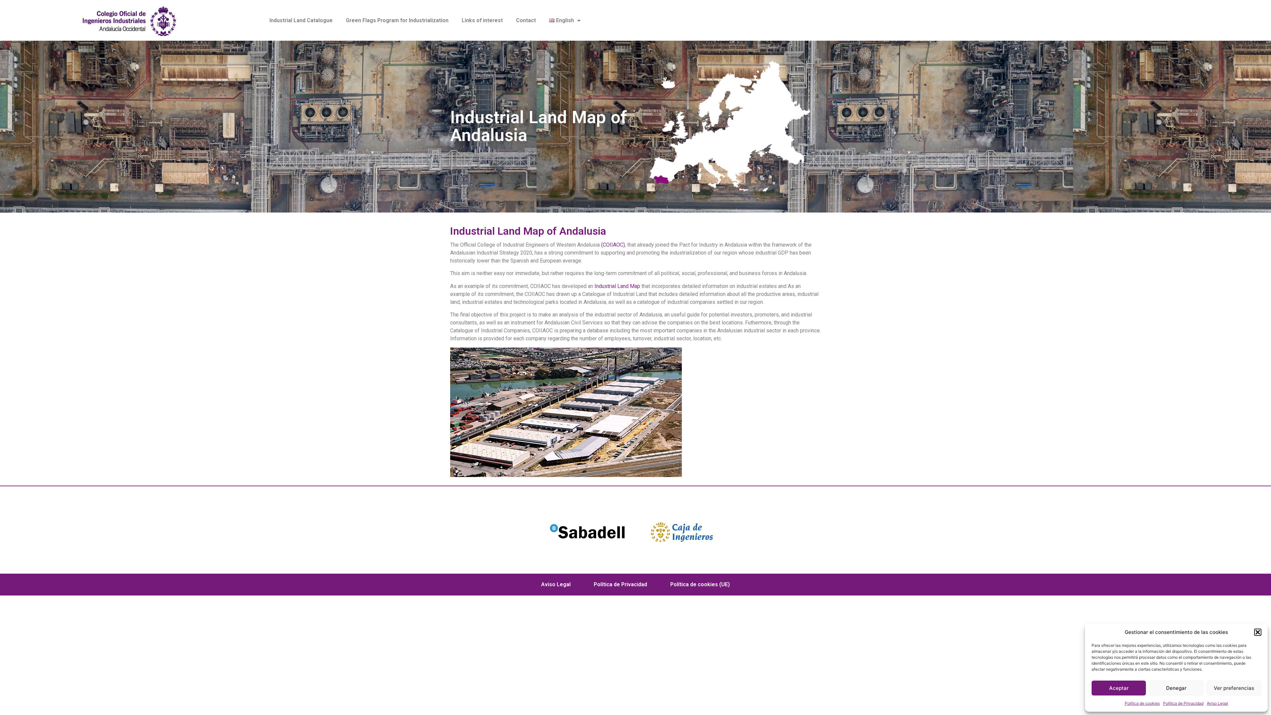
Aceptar (1119, 688)
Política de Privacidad (1183, 703)
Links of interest (482, 20)
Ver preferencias (1234, 688)
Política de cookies (1142, 703)
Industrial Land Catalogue (301, 20)
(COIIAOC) (612, 245)
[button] (1257, 632)
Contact (526, 20)
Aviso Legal (1217, 703)
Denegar (1176, 688)
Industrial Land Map (617, 286)
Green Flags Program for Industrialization (397, 20)
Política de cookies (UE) (700, 584)
